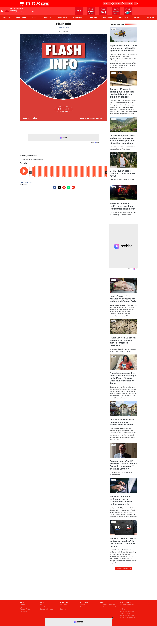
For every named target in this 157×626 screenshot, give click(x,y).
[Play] (2, 11)
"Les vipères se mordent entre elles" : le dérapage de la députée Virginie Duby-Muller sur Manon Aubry (123, 378)
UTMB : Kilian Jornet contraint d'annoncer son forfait (123, 173)
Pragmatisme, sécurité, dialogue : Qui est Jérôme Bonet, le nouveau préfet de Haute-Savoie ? (123, 465)
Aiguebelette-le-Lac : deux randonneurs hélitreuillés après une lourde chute (123, 48)
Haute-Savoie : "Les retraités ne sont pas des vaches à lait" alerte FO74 (123, 298)
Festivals (150, 17)
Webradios (77, 17)
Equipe (22, 607)
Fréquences (24, 611)
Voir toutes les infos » (123, 568)
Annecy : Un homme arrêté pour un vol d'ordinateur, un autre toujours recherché (121, 500)
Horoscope (123, 17)
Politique (47, 17)
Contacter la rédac (46, 609)
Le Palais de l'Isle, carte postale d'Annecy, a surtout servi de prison (122, 422)
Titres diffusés (25, 609)
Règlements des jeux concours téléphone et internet (127, 618)
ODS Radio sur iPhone (107, 605)
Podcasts (93, 17)
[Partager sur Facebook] (54, 188)
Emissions (63, 607)
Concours (107, 17)
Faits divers (62, 17)
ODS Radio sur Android (108, 607)
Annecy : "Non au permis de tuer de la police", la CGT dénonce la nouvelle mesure (123, 542)
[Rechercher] (136, 3)
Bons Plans (21, 17)
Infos (34, 17)
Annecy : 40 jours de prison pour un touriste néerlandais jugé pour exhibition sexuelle (122, 93)
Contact (22, 605)
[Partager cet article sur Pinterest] (63, 188)
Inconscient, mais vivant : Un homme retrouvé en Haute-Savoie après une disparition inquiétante (123, 139)
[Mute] (33, 11)
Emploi (136, 17)
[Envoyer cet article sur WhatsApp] (68, 188)
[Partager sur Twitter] (59, 188)
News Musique (45, 607)
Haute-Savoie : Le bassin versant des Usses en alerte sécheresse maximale (123, 341)
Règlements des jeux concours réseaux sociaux (127, 607)
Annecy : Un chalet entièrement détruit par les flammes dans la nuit (122, 206)
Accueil (6, 17)
